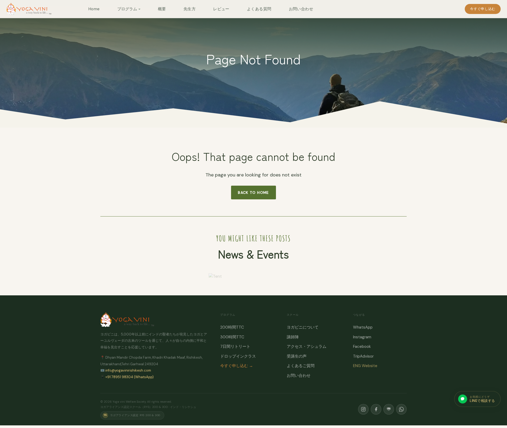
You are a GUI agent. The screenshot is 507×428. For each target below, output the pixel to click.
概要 (162, 9)
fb (376, 409)
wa (401, 409)
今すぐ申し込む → (236, 365)
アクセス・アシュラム (306, 346)
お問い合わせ (301, 9)
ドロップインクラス (238, 356)
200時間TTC (232, 327)
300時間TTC (232, 337)
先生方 (190, 9)
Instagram (362, 337)
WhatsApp (363, 327)
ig (363, 409)
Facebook (362, 346)
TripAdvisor (363, 356)
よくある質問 (259, 9)
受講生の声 (297, 356)
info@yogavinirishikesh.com (128, 370)
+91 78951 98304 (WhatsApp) (129, 377)
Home (94, 9)
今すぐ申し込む (482, 9)
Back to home (253, 192)
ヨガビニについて (302, 327)
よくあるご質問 (300, 365)
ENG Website (365, 365)
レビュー (221, 9)
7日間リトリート (235, 346)
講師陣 (293, 337)
